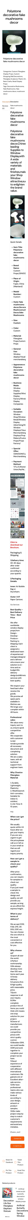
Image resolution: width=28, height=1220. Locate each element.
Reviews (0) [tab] (5, 107)
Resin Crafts (7, 81)
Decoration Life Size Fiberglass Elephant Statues (9, 1205)
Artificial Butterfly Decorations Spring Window (22, 1210)
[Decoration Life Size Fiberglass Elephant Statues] (7, 1193)
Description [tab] (5, 102)
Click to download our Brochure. (16, 545)
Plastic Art (22, 79)
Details (7, 1216)
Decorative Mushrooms (15, 86)
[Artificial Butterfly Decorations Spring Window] (21, 1195)
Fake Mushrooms (9, 89)
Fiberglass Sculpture (10, 79)
